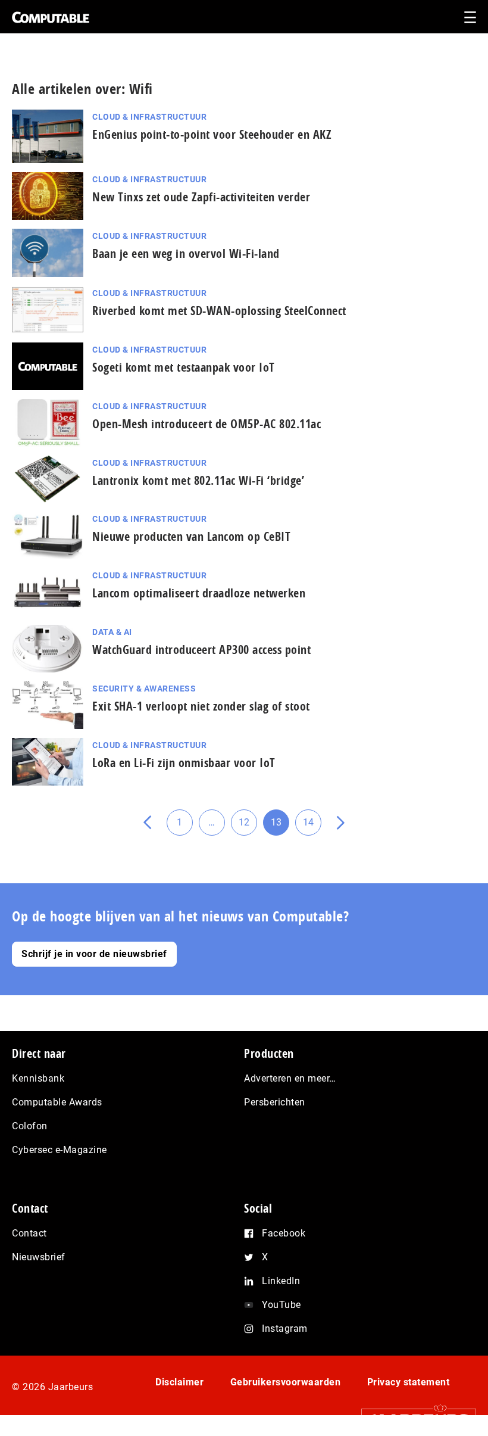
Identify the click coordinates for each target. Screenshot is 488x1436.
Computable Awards (57, 1102)
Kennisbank (38, 1078)
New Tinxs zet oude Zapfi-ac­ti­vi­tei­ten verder (201, 197)
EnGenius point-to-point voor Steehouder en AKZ (211, 134)
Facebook (283, 1233)
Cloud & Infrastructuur (149, 117)
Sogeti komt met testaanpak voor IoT (183, 367)
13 (280, 826)
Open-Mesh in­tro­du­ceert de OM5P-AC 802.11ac (206, 424)
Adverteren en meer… (290, 1078)
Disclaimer (179, 1382)
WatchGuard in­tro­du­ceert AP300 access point (201, 649)
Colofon (30, 1126)
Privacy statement (408, 1382)
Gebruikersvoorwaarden (285, 1382)
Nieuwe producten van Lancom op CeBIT (191, 536)
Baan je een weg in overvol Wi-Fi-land (186, 253)
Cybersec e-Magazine (59, 1149)
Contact (29, 1233)
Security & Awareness (144, 688)
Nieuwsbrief (38, 1257)
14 (312, 826)
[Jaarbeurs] (412, 1419)
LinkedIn (281, 1281)
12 (248, 826)
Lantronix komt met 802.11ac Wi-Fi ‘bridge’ (198, 480)
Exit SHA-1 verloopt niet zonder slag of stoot (201, 706)
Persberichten (274, 1102)
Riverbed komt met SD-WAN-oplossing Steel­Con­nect (219, 311)
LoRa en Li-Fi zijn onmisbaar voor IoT (184, 763)
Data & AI (112, 632)
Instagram (285, 1328)
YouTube (281, 1304)
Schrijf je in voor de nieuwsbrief (94, 954)
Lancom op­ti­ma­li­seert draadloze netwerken (198, 593)
